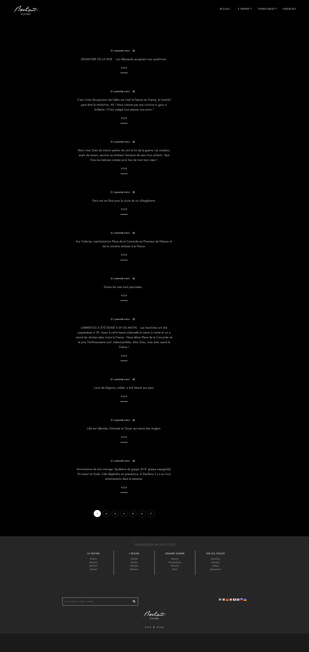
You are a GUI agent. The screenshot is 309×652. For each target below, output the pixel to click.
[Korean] (237, 599)
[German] (227, 599)
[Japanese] (234, 599)
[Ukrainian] (245, 599)
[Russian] (241, 599)
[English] (220, 599)
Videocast (290, 9)
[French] (223, 599)
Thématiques (266, 9)
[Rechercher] (132, 600)
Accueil (225, 9)
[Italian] (230, 599)
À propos (244, 9)
